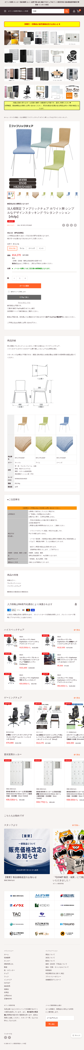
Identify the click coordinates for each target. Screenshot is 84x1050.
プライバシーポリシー (53, 976)
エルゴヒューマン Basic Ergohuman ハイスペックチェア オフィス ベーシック (29, 642)
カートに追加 (24, 286)
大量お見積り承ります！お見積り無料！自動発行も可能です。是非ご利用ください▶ (42, 103)
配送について (50, 961)
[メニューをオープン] (5, 11)
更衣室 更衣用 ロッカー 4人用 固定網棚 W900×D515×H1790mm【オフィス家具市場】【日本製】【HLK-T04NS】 (19, 794)
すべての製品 (14, 117)
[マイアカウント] (74, 11)
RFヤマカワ (10, 225)
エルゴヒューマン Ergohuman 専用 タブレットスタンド (29, 679)
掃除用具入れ (8, 964)
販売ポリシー (14, 291)
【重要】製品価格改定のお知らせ (20, 877)
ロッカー (7, 961)
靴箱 (5, 967)
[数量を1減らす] (14, 278)
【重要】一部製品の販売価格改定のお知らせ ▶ (42, 24)
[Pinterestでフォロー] (9, 1037)
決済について (50, 957)
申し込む (52, 1024)
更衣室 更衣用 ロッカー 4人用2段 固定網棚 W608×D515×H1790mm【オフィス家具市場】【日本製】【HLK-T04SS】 (48, 795)
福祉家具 (7, 986)
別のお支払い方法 (24, 303)
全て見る (77, 630)
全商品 (6, 992)
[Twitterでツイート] (71, 225)
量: (8, 278)
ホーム (6, 117)
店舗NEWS (8, 999)
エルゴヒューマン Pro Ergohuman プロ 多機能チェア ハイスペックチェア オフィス (67, 642)
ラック (6, 976)
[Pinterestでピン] (67, 225)
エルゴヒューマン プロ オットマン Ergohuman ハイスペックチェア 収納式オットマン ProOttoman (29, 661)
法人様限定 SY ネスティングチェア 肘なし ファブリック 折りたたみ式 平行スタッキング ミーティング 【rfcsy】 (49, 737)
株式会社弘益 (10, 732)
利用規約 (49, 970)
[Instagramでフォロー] (5, 1037)
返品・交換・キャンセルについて (57, 967)
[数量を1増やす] (25, 278)
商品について (50, 954)
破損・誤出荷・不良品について (56, 964)
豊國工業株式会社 (11, 789)
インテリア (8, 980)
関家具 (21, 636)
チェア (6, 973)
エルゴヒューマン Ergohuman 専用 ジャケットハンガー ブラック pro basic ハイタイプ (67, 660)
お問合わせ (8, 995)
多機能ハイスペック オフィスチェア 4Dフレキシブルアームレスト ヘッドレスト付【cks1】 (19, 737)
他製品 (6, 989)
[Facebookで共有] (63, 225)
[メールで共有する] (75, 225)
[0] (78, 11)
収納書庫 (7, 957)
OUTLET (7, 983)
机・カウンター (9, 970)
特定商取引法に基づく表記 (55, 973)
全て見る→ (76, 825)
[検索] (66, 11)
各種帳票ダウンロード (53, 980)
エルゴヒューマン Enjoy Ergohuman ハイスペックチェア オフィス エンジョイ (67, 680)
